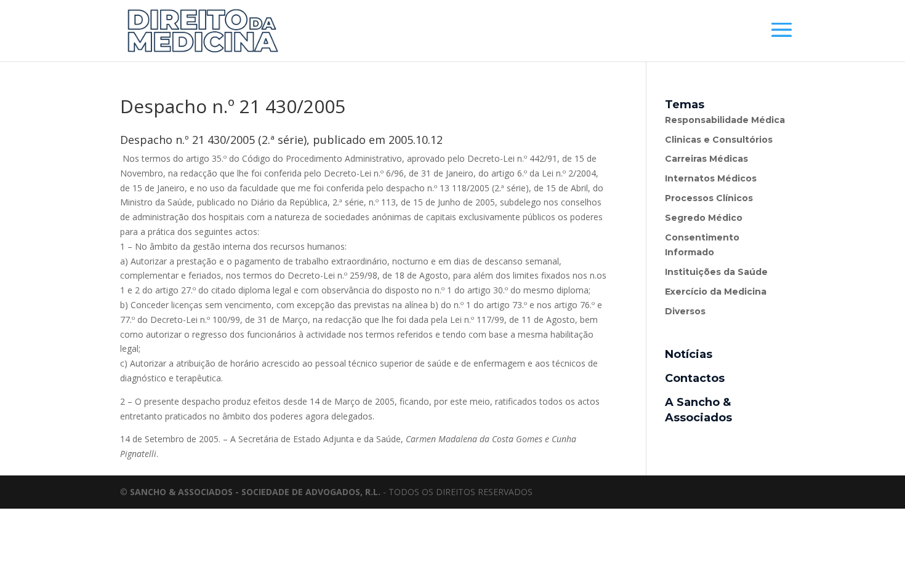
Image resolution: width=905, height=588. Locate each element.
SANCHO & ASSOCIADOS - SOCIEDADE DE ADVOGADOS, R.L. (255, 492)
